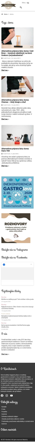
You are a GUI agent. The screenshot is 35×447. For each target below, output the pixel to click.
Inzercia (4, 414)
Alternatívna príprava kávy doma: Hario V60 (15, 150)
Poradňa (4, 412)
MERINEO (30, 439)
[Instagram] (7, 396)
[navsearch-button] (21, 7)
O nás (3, 409)
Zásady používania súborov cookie (12, 419)
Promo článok (5, 314)
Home (6, 14)
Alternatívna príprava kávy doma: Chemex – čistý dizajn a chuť (15, 101)
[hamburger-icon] (28, 3)
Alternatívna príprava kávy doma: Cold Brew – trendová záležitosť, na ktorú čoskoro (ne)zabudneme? (17, 53)
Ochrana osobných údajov (9, 416)
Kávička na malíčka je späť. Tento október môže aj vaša (17, 299)
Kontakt (3, 407)
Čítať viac (4, 70)
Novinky (3, 297)
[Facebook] (3, 396)
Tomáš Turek (6, 58)
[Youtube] (12, 396)
